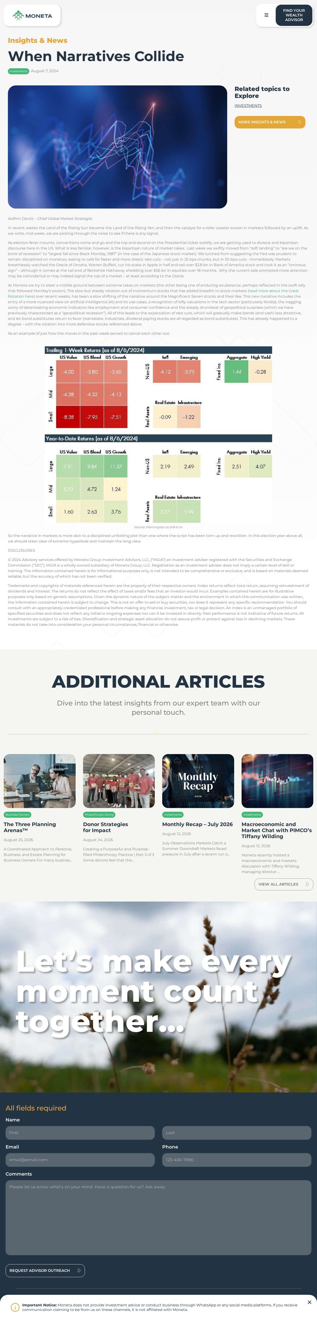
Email (12, 1147)
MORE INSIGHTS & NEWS (262, 122)
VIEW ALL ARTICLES (278, 884)
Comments (19, 1174)
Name (13, 1120)
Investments (18, 71)
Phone (170, 1147)
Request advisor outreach (40, 1270)
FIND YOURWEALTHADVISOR (294, 15)
